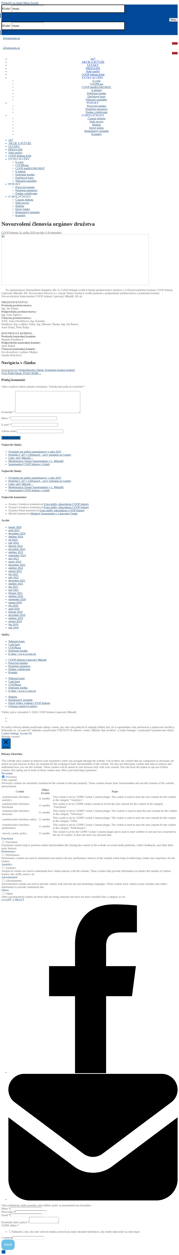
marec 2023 (14, 561)
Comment (6, 1237)
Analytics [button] (6, 864)
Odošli (8, 1244)
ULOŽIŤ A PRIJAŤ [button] (12, 899)
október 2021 (15, 583)
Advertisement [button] (9, 877)
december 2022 (16, 564)
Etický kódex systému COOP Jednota (29, 703)
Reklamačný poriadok (20, 699)
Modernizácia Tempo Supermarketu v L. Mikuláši (35, 461)
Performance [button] (8, 851)
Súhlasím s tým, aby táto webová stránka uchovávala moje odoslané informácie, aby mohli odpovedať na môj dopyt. (76, 1231)
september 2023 (17, 555)
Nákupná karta (16, 641)
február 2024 (15, 546)
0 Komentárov (53, 232)
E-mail (6, 424)
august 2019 (15, 621)
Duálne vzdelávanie (19, 669)
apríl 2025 (14, 530)
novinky (40, 232)
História (12, 696)
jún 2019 (13, 624)
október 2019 (15, 618)
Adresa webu (8, 431)
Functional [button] (7, 838)
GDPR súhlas (10, 1225)
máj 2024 (13, 542)
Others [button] (5, 890)
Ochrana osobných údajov (22, 706)
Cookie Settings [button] (10, 733)
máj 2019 (13, 627)
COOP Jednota (9, 232)
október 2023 (15, 552)
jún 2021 (13, 586)
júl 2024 (12, 539)
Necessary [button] (7, 773)
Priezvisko (8, 1211)
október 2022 (15, 567)
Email (5, 1215)
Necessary (11, 776)
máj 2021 (13, 589)
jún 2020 (13, 605)
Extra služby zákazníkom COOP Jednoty (66, 504)
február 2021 (15, 593)
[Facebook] (93, 1072)
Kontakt (12, 672)
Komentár (8, 412)
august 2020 (15, 602)
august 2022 (15, 571)
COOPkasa (14, 647)
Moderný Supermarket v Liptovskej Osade (53, 513)
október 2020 (15, 596)
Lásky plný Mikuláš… (20, 457)
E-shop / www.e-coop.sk (22, 653)
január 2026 (15, 527)
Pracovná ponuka (18, 662)
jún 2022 (13, 574)
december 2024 (16, 533)
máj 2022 (13, 577)
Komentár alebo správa (15, 1222)
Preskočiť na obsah (12, 2)
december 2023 (16, 549)
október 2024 (15, 536)
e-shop (175, 43)
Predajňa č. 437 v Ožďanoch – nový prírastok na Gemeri (39, 454)
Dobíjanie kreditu (18, 650)
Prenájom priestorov (19, 666)
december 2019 (16, 615)
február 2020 (15, 611)
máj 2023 (13, 558)
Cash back (14, 644)
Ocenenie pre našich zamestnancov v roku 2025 (34, 451)
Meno (5, 418)
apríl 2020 (14, 608)
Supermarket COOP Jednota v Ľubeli (29, 464)
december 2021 (16, 580)
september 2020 (17, 599)
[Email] (93, 1199)
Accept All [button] (26, 733)
